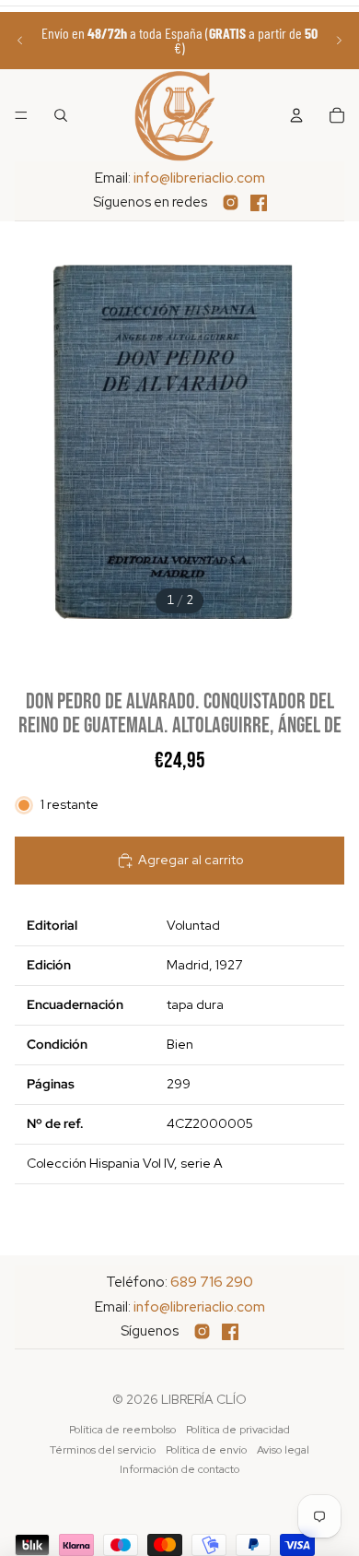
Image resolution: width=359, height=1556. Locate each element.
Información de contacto (179, 1469)
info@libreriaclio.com (199, 178)
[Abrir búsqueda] (61, 115)
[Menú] (21, 115)
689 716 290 (211, 1282)
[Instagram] (230, 202)
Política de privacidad (238, 1429)
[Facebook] (258, 203)
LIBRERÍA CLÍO (204, 1399)
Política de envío (206, 1450)
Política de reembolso (122, 1429)
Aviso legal (283, 1450)
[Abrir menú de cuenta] (296, 115)
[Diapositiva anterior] (20, 40)
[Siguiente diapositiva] (338, 40)
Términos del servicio (103, 1450)
